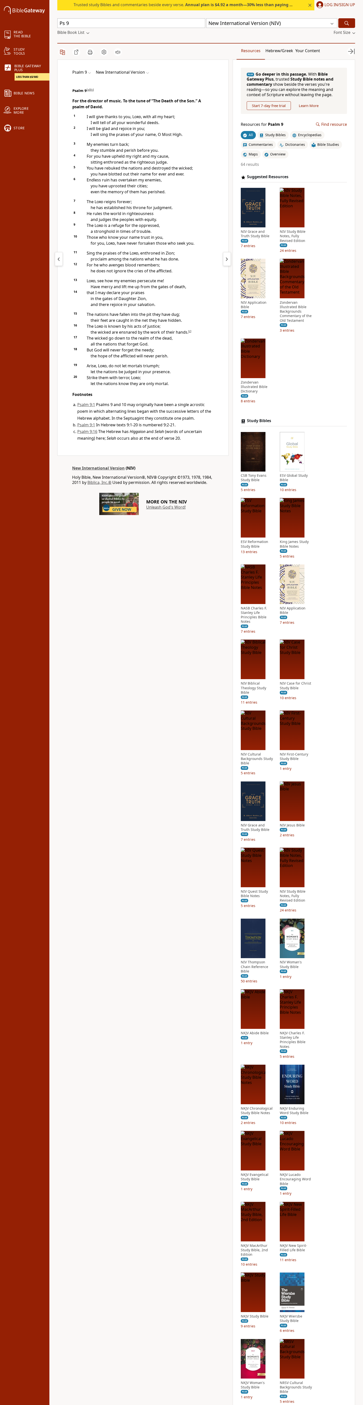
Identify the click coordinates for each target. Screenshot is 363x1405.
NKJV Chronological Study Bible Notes (257, 1110)
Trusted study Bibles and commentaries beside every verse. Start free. (200, 4)
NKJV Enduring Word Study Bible (294, 1110)
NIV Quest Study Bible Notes (254, 893)
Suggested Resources (267, 177)
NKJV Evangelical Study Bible (254, 1177)
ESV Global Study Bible (294, 478)
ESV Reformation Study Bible (254, 544)
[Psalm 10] (227, 259)
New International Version (98, 468)
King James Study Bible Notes (294, 544)
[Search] (346, 23)
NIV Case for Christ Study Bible (295, 685)
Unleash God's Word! (166, 507)
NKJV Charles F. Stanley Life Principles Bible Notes (292, 1040)
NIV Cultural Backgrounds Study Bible (257, 759)
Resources (251, 50)
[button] (334, 5)
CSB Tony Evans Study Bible (253, 478)
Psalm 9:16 (87, 431)
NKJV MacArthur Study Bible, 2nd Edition (254, 1250)
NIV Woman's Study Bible (291, 964)
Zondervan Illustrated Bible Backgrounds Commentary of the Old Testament (296, 311)
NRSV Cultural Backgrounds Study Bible (296, 1387)
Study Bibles (259, 421)
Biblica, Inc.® (99, 482)
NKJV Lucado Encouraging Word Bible (295, 1179)
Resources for (262, 124)
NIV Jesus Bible (292, 825)
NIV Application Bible (253, 304)
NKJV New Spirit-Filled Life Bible (293, 1247)
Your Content (307, 50)
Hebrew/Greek (279, 50)
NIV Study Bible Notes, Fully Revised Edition (292, 236)
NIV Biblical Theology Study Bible (253, 688)
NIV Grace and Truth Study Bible (255, 234)
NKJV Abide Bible (255, 1033)
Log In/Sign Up (339, 4)
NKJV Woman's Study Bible (253, 1385)
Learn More (309, 105)
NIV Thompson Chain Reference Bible (254, 966)
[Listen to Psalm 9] (118, 52)
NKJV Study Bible (254, 1316)
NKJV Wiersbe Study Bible (291, 1318)
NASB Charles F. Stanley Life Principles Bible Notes (254, 615)
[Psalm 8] (59, 259)
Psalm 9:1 (86, 404)
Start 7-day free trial (269, 105)
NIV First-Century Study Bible (294, 756)
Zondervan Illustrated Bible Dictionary (254, 386)
